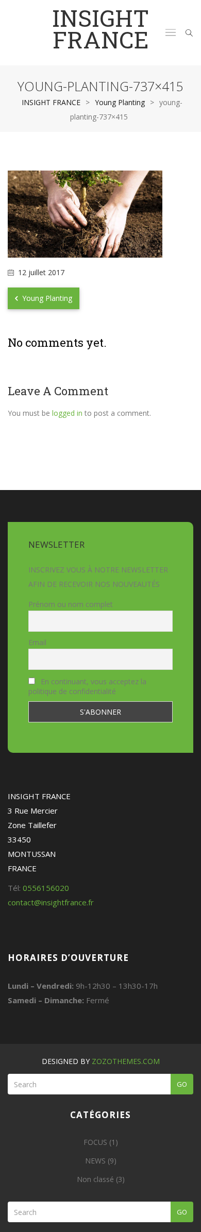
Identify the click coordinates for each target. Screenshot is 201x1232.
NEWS (95, 1161)
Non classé (95, 1179)
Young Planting (46, 298)
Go (182, 1084)
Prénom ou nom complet (70, 604)
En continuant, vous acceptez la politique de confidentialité (87, 686)
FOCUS (95, 1142)
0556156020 (46, 888)
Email (37, 642)
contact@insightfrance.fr (51, 902)
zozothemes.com (126, 1061)
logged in (67, 413)
